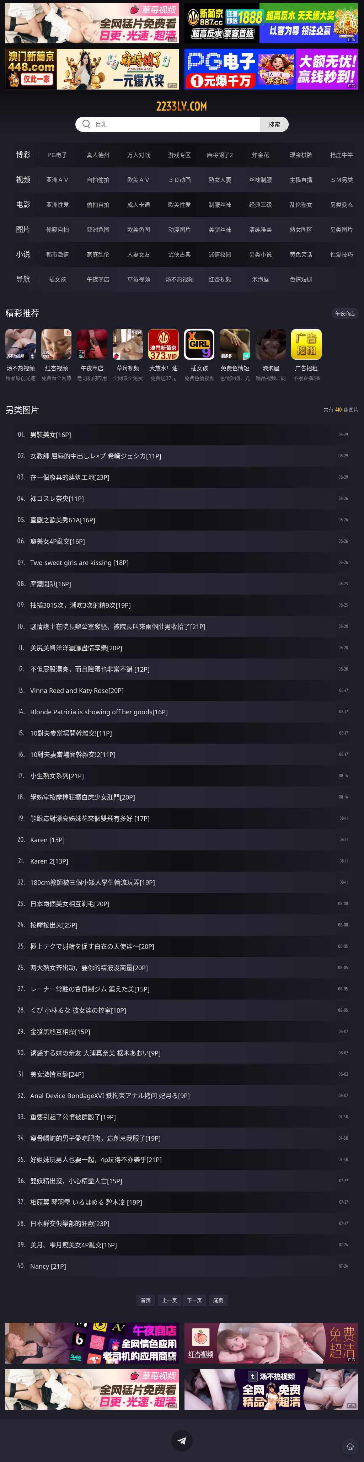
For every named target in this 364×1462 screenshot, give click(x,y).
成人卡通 (138, 205)
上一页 (169, 1300)
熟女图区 (301, 229)
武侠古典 (179, 254)
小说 (23, 254)
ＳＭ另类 (341, 180)
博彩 (23, 155)
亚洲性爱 (57, 205)
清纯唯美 (260, 229)
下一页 (194, 1300)
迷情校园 (220, 254)
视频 (23, 179)
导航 (23, 279)
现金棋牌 (301, 155)
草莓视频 (138, 279)
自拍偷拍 (98, 180)
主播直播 (301, 180)
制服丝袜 (220, 205)
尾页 (218, 1300)
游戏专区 (179, 155)
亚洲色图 (98, 229)
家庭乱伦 (98, 254)
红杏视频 (220, 279)
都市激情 (57, 254)
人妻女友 (138, 254)
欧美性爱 (179, 205)
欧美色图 (138, 229)
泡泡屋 (260, 279)
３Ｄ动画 (179, 180)
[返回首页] (350, 1446)
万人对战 (138, 155)
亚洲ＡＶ (57, 180)
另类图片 (341, 229)
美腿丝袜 (220, 229)
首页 (146, 1300)
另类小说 (260, 254)
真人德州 (98, 155)
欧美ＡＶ (138, 180)
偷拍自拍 (98, 205)
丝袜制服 (260, 180)
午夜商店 (98, 279)
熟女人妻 (220, 180)
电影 (23, 204)
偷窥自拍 (57, 229)
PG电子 (57, 155)
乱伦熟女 (301, 205)
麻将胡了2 (220, 155)
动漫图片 (179, 229)
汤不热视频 (179, 279)
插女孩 (57, 279)
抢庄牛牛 (341, 155)
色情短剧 (301, 279)
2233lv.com (181, 106)
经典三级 (260, 205)
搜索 (274, 124)
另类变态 (341, 205)
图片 (23, 229)
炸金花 (260, 155)
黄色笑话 (301, 254)
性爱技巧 (341, 254)
